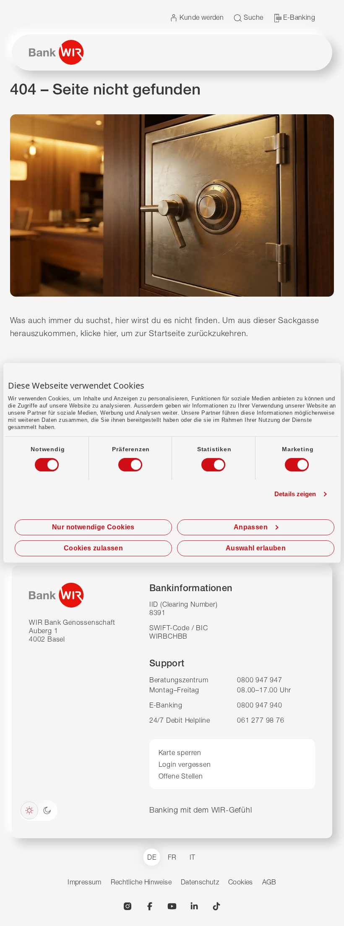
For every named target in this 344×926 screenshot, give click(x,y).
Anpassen (251, 527)
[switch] (122, 462)
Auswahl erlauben (256, 548)
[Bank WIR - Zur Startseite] (56, 52)
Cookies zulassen (93, 548)
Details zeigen (295, 493)
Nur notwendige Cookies (93, 527)
